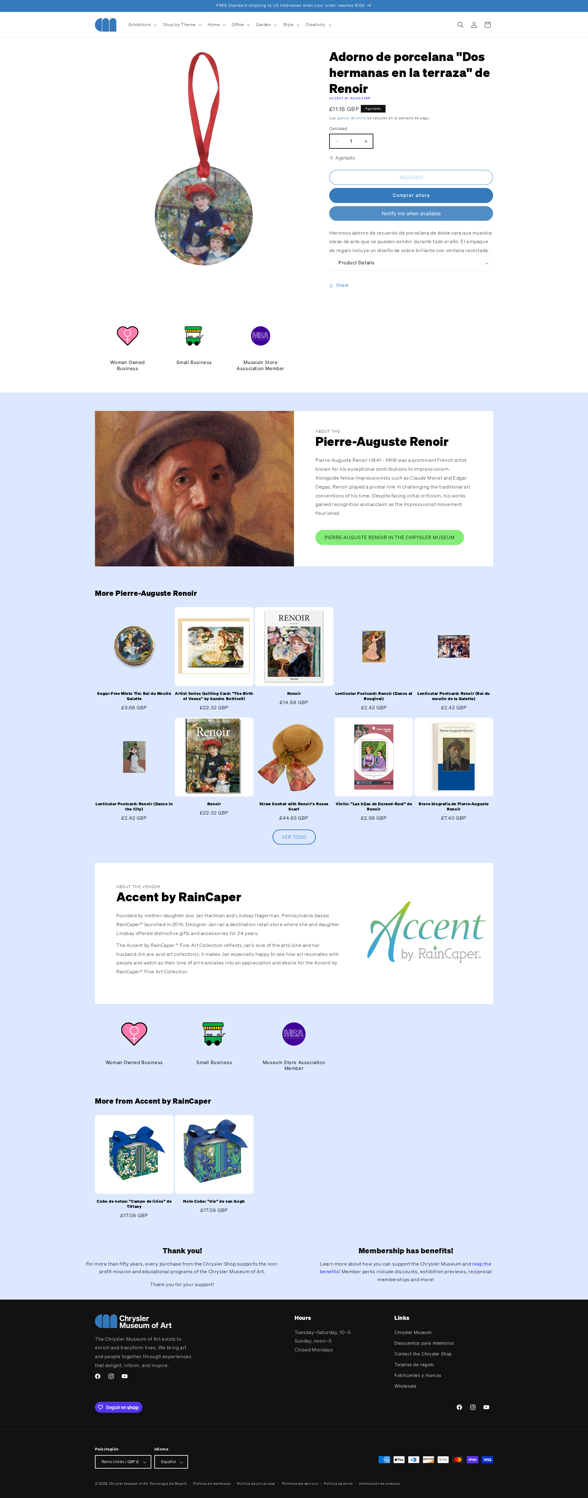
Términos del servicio (299, 1483)
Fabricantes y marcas (417, 1375)
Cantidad (338, 128)
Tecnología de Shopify (168, 1484)
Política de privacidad (256, 1483)
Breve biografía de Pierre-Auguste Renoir (454, 806)
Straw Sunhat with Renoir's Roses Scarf (294, 806)
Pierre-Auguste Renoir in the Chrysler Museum (390, 537)
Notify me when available (411, 213)
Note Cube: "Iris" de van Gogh (214, 1201)
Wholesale (405, 1386)
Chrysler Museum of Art (128, 1484)
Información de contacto (380, 1483)
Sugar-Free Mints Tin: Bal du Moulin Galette (134, 696)
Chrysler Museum (413, 1332)
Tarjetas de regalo (414, 1364)
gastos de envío (351, 118)
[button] (142, 24)
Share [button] (342, 285)
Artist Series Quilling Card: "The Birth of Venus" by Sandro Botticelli (214, 696)
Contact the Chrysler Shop (423, 1353)
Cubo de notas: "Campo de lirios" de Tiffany (134, 1204)
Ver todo (294, 837)
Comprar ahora (411, 195)
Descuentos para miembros (424, 1342)
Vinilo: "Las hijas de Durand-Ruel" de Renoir (374, 806)
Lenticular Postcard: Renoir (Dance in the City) (134, 806)
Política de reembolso (212, 1483)
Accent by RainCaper (350, 98)
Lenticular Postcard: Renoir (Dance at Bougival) (374, 696)
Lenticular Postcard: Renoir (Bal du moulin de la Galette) (453, 696)
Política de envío (338, 1483)
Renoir (294, 693)
